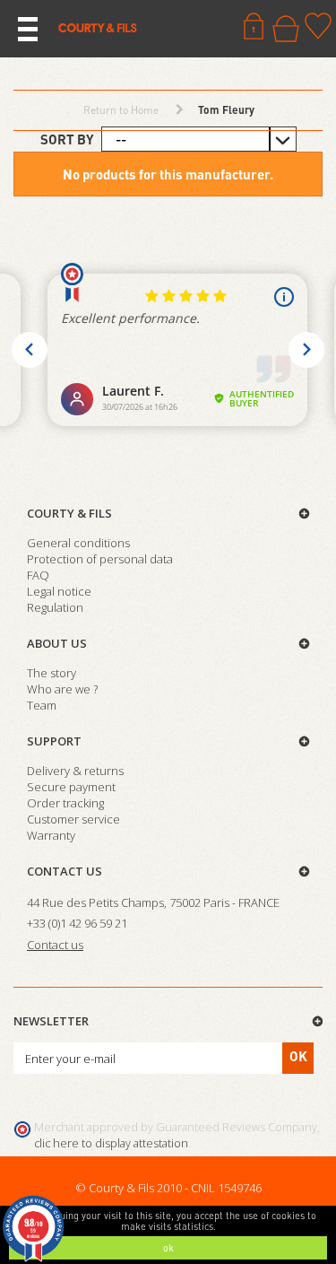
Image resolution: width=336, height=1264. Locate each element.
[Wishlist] (318, 26)
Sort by (67, 139)
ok (168, 1248)
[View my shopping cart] (285, 29)
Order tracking (65, 803)
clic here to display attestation (111, 1143)
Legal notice (59, 591)
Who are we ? (62, 689)
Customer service (73, 819)
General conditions (78, 543)
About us (57, 643)
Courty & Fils (69, 513)
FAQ (38, 575)
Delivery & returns (75, 771)
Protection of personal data (100, 559)
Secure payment (71, 787)
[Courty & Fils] (97, 27)
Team (41, 705)
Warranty (51, 835)
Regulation (55, 607)
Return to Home (121, 110)
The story (51, 673)
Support (54, 741)
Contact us (64, 871)
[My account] (253, 26)
